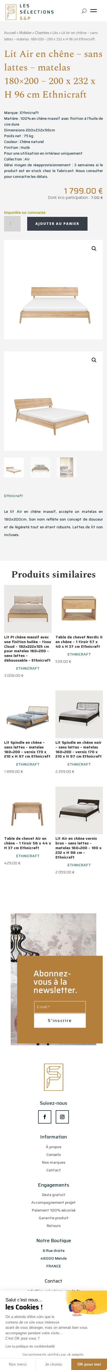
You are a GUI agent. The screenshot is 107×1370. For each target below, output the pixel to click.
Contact (53, 1170)
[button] (94, 249)
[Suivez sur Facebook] (44, 1117)
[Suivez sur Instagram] (62, 1117)
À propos (53, 1147)
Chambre (42, 33)
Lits (55, 33)
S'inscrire (60, 1020)
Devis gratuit (53, 1195)
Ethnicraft (13, 496)
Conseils (53, 1154)
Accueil (10, 33)
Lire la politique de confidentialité (30, 1346)
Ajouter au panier (57, 223)
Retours (54, 1226)
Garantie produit (54, 1218)
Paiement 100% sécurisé (53, 1210)
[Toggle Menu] (94, 12)
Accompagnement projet (53, 1202)
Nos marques (53, 1162)
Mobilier (25, 33)
